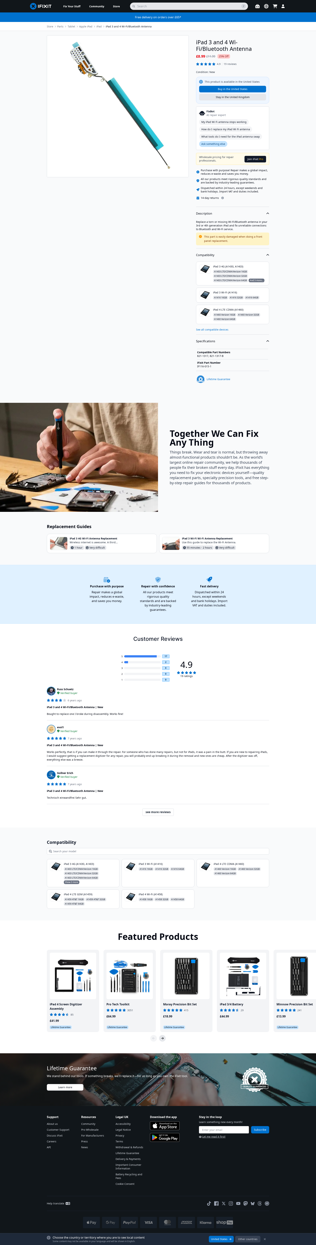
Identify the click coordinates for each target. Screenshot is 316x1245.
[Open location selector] (266, 6)
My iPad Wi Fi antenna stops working (224, 122)
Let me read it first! (213, 1136)
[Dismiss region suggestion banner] (264, 1239)
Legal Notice (123, 1129)
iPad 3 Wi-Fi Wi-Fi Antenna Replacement (207, 538)
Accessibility (123, 1124)
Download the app (163, 1117)
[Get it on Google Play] (165, 1137)
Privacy (120, 1135)
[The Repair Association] (267, 1203)
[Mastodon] (245, 1203)
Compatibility (205, 255)
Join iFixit (255, 159)
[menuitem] (72, 6)
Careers (51, 1141)
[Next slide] (162, 1038)
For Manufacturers (92, 1135)
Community (88, 1124)
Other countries (247, 1239)
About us (52, 1124)
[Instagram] (231, 1203)
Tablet (71, 26)
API (49, 1147)
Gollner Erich (65, 773)
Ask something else (213, 144)
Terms (119, 1141)
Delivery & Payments (128, 1159)
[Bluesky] (253, 1203)
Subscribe (260, 1129)
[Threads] (259, 1203)
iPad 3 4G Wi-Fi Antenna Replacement (93, 538)
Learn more (65, 1087)
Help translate (55, 1203)
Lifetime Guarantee (127, 1153)
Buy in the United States (232, 89)
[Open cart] (275, 6)
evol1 (60, 727)
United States (219, 1239)
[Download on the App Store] (165, 1125)
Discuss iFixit (55, 1135)
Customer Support (58, 1129)
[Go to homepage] (42, 6)
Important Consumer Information (128, 1166)
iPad (99, 26)
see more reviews (158, 812)
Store (50, 26)
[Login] (283, 6)
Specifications (205, 341)
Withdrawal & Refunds (129, 1147)
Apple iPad (85, 26)
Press (84, 1141)
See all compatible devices (212, 329)
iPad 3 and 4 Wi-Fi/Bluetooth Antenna (129, 26)
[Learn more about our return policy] (222, 198)
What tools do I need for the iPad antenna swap (230, 136)
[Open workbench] (257, 6)
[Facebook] (216, 1203)
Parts (60, 26)
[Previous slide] (153, 1038)
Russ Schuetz (65, 689)
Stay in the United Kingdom (233, 97)
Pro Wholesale (90, 1129)
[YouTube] (238, 1203)
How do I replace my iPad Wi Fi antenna (225, 129)
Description (204, 213)
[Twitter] (223, 1203)
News (84, 1147)
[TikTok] (209, 1203)
